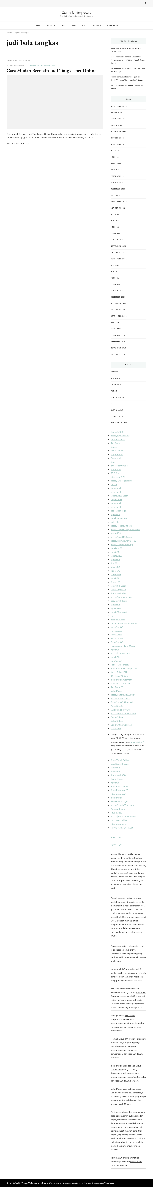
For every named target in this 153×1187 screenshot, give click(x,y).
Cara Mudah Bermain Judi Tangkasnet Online (51, 70)
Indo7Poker (116, 691)
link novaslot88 (118, 593)
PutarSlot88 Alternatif (122, 702)
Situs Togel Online (120, 760)
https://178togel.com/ (121, 480)
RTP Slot (115, 473)
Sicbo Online (117, 721)
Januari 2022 (117, 240)
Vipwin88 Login (118, 585)
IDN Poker (116, 443)
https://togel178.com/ (121, 537)
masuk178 (116, 533)
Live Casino (117, 385)
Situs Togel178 (118, 589)
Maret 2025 (116, 112)
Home (37, 25)
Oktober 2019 (118, 354)
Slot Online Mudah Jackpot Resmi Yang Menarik (128, 87)
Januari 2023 (117, 182)
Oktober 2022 (118, 195)
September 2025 (119, 106)
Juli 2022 (115, 214)
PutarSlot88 (117, 642)
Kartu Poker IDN (119, 672)
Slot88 (114, 447)
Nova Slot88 (117, 627)
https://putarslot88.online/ (123, 713)
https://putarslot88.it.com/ (123, 816)
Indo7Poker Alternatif (121, 679)
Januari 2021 (117, 291)
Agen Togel (116, 844)
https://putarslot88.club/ (123, 694)
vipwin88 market (119, 612)
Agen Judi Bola (118, 809)
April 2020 (116, 329)
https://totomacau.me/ (121, 597)
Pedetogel (116, 458)
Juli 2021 (115, 265)
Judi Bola (97, 25)
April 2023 (116, 163)
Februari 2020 (118, 335)
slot (112, 615)
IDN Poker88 (117, 687)
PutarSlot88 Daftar (120, 698)
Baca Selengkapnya (17, 144)
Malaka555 (116, 728)
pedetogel (116, 488)
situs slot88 (116, 812)
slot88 (114, 484)
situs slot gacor (118, 794)
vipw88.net (116, 608)
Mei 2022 (115, 227)
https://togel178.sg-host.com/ (125, 529)
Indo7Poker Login (119, 801)
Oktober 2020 (118, 310)
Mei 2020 (115, 322)
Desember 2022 (118, 189)
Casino (73, 25)
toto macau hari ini (133, 1127)
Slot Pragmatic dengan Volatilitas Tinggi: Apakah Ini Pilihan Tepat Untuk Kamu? (128, 60)
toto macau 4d (118, 439)
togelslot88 (116, 499)
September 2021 (119, 259)
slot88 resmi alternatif (122, 827)
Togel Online (112, 25)
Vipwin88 (115, 514)
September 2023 (119, 144)
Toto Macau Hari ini (120, 683)
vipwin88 (115, 552)
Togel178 (115, 570)
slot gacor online (119, 820)
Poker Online (117, 397)
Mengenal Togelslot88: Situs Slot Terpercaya (126, 50)
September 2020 (119, 316)
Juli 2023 (115, 151)
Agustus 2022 (118, 208)
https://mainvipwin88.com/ (123, 540)
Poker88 (127, 858)
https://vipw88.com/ (120, 653)
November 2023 (118, 131)
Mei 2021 (115, 278)
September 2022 (119, 201)
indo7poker (116, 661)
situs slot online (118, 824)
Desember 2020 (118, 297)
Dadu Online (117, 717)
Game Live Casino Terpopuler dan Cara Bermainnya (128, 70)
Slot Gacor (116, 574)
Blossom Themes (83, 1183)
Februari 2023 (118, 176)
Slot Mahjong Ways (120, 709)
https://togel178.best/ (121, 525)
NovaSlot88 (116, 630)
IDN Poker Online (119, 465)
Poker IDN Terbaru (120, 664)
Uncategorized (48, 65)
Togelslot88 (117, 432)
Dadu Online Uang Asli (122, 724)
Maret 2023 (116, 170)
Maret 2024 (116, 125)
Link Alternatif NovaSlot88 (124, 623)
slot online (50, 25)
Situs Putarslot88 (119, 786)
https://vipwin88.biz (120, 435)
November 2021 (118, 246)
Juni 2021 (115, 272)
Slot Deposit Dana (119, 763)
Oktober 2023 (118, 138)
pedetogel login (118, 510)
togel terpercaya (119, 518)
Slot (63, 25)
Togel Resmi (117, 454)
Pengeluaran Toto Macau (123, 646)
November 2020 (118, 303)
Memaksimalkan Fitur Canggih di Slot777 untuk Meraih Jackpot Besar (127, 78)
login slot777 (137, 742)
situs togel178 (118, 477)
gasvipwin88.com (119, 600)
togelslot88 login (119, 495)
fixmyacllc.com (118, 619)
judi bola (115, 522)
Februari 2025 (118, 119)
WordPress (109, 1183)
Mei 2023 (115, 157)
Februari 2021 (118, 284)
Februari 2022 (118, 233)
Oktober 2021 (118, 252)
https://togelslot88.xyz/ (122, 544)
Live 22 (114, 920)
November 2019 (118, 348)
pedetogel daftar (119, 969)
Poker (84, 25)
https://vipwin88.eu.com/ (122, 805)
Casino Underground (76, 12)
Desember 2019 (118, 341)
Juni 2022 (115, 221)
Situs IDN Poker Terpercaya (124, 668)
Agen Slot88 (117, 706)
